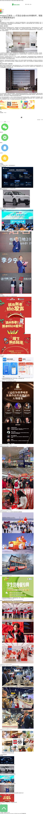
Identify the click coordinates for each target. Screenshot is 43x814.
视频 (14, 0)
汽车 (21, 0)
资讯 (2, 0)
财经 (16, 0)
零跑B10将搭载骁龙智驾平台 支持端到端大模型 (7, 188)
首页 (0, 0)
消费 (19, 0)
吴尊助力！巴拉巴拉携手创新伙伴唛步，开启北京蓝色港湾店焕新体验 (11, 600)
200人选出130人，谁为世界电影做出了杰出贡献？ (8, 381)
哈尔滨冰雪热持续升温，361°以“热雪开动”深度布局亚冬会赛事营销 (11, 511)
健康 (17, 0)
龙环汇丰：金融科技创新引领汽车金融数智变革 (7, 208)
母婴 (12, 0)
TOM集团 (1, 812)
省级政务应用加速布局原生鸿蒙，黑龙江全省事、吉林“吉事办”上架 (13, 378)
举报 (0, 111)
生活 (11, 0)
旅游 (9, 0)
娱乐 (4, 0)
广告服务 (4, 812)
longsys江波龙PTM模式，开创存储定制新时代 (7, 165)
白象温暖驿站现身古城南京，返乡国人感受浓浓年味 (8, 446)
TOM (3, 19)
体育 (6, 0)
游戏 (7, 0)
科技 (22, 0)
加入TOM (8, 812)
